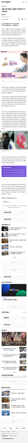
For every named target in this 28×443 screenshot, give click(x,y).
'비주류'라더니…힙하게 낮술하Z (15, 247)
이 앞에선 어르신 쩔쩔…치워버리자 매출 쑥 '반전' (17, 241)
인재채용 (13, 431)
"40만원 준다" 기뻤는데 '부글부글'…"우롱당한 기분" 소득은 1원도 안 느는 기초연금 (14, 172)
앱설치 (11, 428)
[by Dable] (24, 376)
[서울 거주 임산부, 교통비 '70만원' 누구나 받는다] (14, 64)
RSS (16, 433)
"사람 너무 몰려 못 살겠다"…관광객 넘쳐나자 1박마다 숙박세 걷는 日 (14, 170)
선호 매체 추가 (6, 19)
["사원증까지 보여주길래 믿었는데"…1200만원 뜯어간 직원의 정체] (5, 230)
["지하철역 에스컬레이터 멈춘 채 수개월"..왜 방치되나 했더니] (22, 357)
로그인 (4, 428)
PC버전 (17, 428)
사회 (2, 6)
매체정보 (15, 435)
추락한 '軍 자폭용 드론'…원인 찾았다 (18, 413)
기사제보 (12, 433)
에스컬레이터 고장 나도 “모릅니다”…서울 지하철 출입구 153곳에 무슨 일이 (18, 406)
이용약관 (10, 435)
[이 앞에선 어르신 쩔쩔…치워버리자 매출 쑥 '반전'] (5, 242)
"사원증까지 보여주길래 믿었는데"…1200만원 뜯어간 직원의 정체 (17, 228)
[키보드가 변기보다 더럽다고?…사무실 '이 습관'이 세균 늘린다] (5, 236)
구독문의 (8, 433)
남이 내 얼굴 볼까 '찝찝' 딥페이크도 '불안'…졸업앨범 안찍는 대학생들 (17, 253)
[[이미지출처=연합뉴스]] (14, 140)
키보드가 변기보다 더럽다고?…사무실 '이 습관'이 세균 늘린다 (17, 234)
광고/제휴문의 (8, 431)
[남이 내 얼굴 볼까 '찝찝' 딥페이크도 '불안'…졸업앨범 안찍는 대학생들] (5, 255)
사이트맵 (23, 428)
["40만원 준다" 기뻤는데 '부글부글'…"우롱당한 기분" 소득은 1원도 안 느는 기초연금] (22, 364)
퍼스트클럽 (3, 433)
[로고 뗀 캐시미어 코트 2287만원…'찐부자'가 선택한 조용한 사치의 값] (22, 370)
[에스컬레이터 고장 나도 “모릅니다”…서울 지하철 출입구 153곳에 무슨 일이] (6, 408)
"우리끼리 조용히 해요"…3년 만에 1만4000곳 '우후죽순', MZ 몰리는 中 (14, 175)
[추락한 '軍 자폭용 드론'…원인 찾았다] (6, 415)
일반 (5, 6)
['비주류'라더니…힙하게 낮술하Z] (6, 395)
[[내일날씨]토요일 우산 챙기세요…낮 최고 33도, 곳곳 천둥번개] (22, 351)
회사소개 (3, 431)
